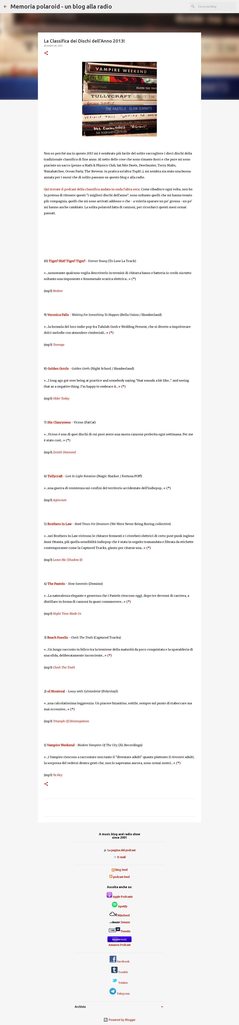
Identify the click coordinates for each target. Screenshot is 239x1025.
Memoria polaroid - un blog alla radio (61, 6)
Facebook (123, 961)
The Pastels (56, 584)
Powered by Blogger (122, 1019)
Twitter (123, 982)
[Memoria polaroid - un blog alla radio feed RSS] (113, 869)
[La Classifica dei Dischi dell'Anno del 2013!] (119, 100)
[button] (46, 53)
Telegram (123, 993)
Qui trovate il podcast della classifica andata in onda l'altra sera (91, 189)
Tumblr (123, 972)
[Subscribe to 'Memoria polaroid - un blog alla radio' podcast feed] (110, 877)
